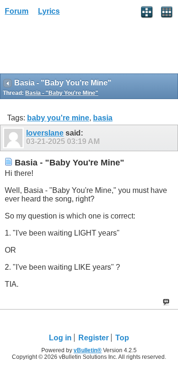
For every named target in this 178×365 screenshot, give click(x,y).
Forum (16, 11)
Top (122, 338)
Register (93, 338)
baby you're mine (58, 118)
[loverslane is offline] (14, 138)
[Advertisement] (76, 48)
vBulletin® (88, 350)
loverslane (45, 133)
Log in (60, 338)
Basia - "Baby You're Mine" (61, 93)
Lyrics (49, 11)
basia (102, 118)
